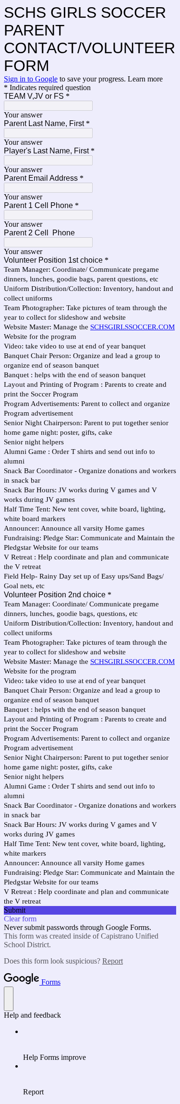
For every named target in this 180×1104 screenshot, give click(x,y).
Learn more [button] (145, 79)
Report (112, 961)
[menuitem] (99, 1044)
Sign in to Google (31, 79)
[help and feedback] (8, 999)
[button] (90, 910)
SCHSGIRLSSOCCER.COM (132, 327)
